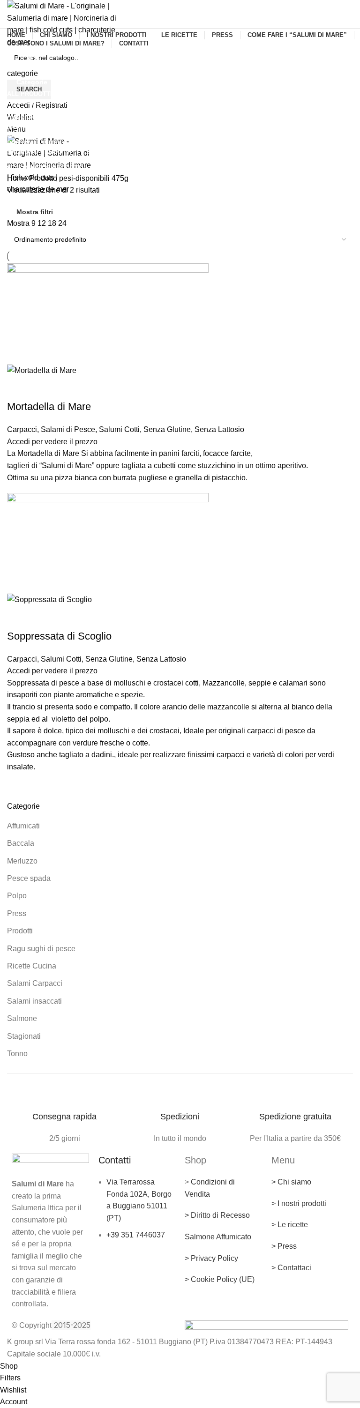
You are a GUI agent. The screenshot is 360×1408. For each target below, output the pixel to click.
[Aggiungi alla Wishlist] (69, 388)
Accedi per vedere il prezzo (52, 442)
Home (18, 178)
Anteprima (18, 388)
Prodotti (20, 931)
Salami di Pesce (68, 429)
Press (16, 913)
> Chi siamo (291, 1182)
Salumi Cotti (119, 429)
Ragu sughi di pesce (41, 949)
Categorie (31, 82)
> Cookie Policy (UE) (220, 1279)
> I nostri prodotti (298, 1203)
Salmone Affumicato (218, 1237)
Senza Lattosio (219, 429)
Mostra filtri (34, 212)
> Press (284, 1246)
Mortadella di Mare (49, 406)
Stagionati (24, 1036)
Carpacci (22, 429)
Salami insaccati (34, 1001)
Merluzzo (22, 861)
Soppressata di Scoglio (59, 636)
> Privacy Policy (211, 1258)
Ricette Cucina (31, 966)
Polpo (17, 896)
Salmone (22, 1018)
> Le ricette (289, 1225)
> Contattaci (291, 1268)
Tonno (17, 1054)
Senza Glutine (167, 429)
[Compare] (44, 388)
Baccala (20, 843)
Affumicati (23, 826)
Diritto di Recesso (220, 1215)
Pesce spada (29, 878)
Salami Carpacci (34, 983)
